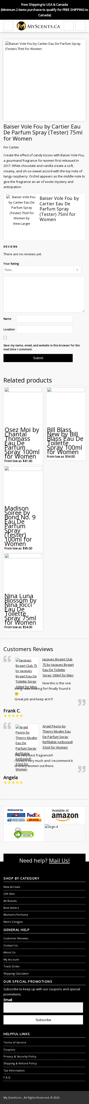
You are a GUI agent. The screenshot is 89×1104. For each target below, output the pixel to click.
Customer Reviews (15, 938)
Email (7, 999)
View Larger (21, 223)
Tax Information (14, 1070)
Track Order (11, 966)
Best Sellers (11, 908)
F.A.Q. (7, 1077)
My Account (11, 959)
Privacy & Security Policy (19, 1056)
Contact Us (10, 945)
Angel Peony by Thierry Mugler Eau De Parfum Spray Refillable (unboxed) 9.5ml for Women (58, 737)
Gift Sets (9, 894)
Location (9, 329)
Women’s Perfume (15, 914)
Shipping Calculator (16, 973)
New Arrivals (11, 887)
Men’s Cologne (13, 922)
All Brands (10, 901)
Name (7, 318)
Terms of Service (14, 1042)
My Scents (10, 1097)
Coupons (9, 1049)
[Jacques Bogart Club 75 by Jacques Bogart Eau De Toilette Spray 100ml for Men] (27, 669)
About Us (9, 952)
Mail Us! (59, 860)
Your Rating (11, 263)
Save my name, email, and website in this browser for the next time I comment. (41, 347)
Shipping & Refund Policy (20, 1063)
